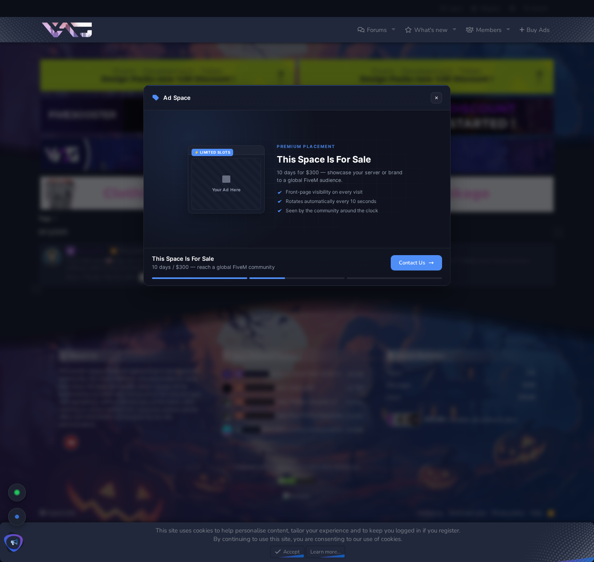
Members (488, 30)
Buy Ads (538, 30)
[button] (393, 29)
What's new (431, 30)
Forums (377, 30)
